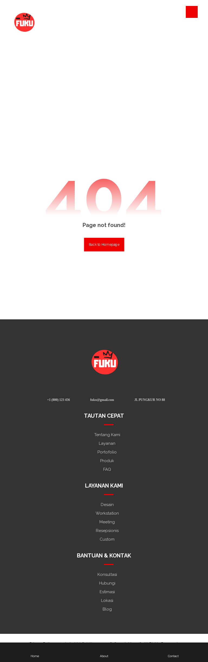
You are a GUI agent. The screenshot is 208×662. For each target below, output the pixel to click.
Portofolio (107, 452)
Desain (107, 504)
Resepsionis (107, 530)
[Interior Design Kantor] (23, 21)
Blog (107, 609)
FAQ (107, 469)
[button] (192, 12)
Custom (107, 539)
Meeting (107, 522)
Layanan (107, 443)
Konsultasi (107, 574)
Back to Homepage (104, 244)
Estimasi (107, 591)
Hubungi (107, 583)
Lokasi (107, 600)
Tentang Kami (107, 434)
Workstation (107, 513)
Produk (107, 460)
